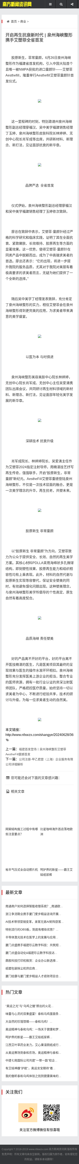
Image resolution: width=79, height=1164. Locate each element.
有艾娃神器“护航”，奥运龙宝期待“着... (30, 1068)
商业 (23, 21)
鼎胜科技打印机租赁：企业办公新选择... (31, 960)
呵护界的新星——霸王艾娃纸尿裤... (28, 1037)
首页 (14, 21)
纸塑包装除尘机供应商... (21, 968)
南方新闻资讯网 (58, 1149)
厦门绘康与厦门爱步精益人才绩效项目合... (33, 976)
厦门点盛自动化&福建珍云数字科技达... (31, 952)
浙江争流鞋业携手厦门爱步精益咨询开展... (33, 914)
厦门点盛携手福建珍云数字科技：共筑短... (33, 945)
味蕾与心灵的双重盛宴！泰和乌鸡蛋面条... (33, 1013)
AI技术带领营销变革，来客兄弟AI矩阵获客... (34, 921)
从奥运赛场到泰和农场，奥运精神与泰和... (33, 1052)
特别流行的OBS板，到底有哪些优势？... (31, 929)
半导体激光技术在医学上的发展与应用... (31, 937)
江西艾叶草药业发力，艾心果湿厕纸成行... (33, 1045)
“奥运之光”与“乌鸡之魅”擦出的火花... (29, 1006)
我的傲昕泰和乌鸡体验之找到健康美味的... (33, 1076)
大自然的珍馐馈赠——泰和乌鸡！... (28, 1021)
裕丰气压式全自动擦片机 (21, 869)
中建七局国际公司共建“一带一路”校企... (31, 1060)
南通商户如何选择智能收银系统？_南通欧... (34, 906)
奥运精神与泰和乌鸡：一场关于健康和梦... (33, 1029)
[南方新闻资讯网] (16, 4)
